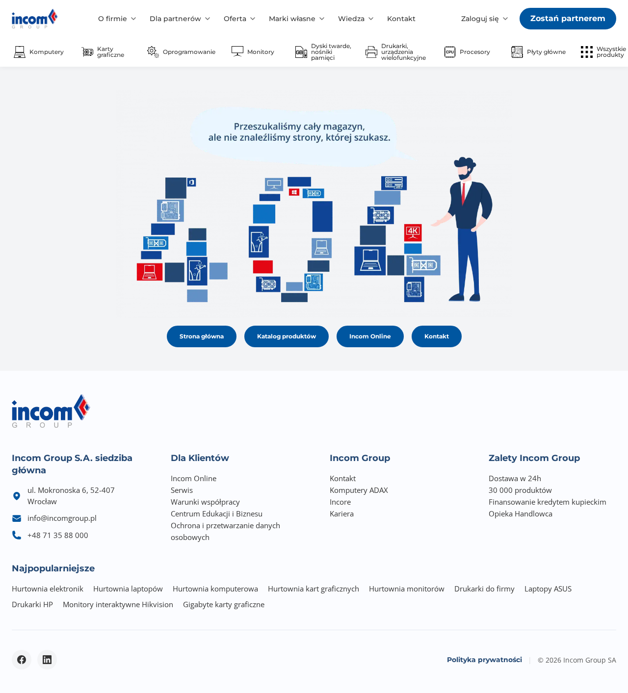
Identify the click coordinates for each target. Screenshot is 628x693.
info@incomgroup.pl (62, 518)
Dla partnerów (175, 18)
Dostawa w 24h (515, 478)
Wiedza (351, 18)
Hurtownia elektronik (47, 588)
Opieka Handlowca (520, 513)
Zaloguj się (480, 18)
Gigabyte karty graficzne (223, 604)
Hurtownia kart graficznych (313, 588)
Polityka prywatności (484, 659)
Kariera (342, 513)
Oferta (235, 18)
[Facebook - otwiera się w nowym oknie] (21, 659)
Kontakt (401, 18)
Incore (340, 502)
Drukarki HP (32, 604)
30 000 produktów (520, 490)
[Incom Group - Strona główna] (35, 18)
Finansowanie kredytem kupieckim (547, 502)
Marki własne (292, 18)
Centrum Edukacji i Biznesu (216, 513)
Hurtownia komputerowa (215, 588)
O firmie (112, 18)
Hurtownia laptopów (128, 588)
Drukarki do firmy (484, 588)
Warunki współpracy (205, 502)
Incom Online (370, 336)
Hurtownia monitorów (407, 588)
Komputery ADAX (359, 490)
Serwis (182, 490)
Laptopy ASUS (548, 588)
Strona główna (202, 336)
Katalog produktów (286, 336)
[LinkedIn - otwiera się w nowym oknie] (47, 659)
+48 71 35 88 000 (57, 535)
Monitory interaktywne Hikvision (118, 604)
